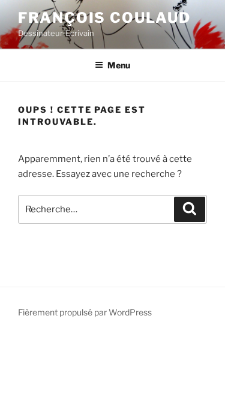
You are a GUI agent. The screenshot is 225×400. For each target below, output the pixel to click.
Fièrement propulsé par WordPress (85, 312)
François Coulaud (104, 17)
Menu (118, 65)
